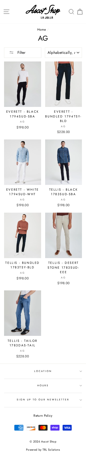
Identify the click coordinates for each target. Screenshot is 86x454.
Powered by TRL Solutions (43, 450)
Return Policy (42, 415)
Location (43, 371)
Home (41, 29)
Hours (43, 385)
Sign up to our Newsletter (43, 399)
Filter (20, 52)
